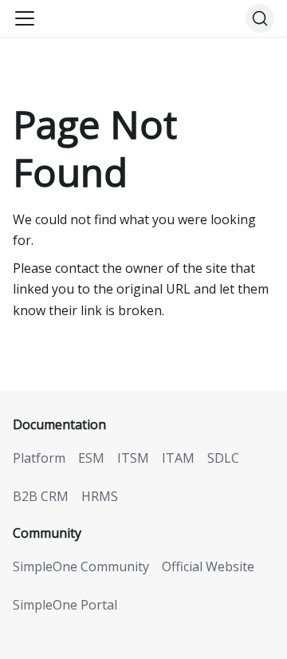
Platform (39, 458)
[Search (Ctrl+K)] (260, 18)
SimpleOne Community (81, 566)
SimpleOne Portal (65, 605)
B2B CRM (41, 496)
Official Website (208, 566)
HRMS (99, 496)
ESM (91, 458)
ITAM (178, 458)
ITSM (133, 458)
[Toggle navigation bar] (25, 18)
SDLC (223, 458)
